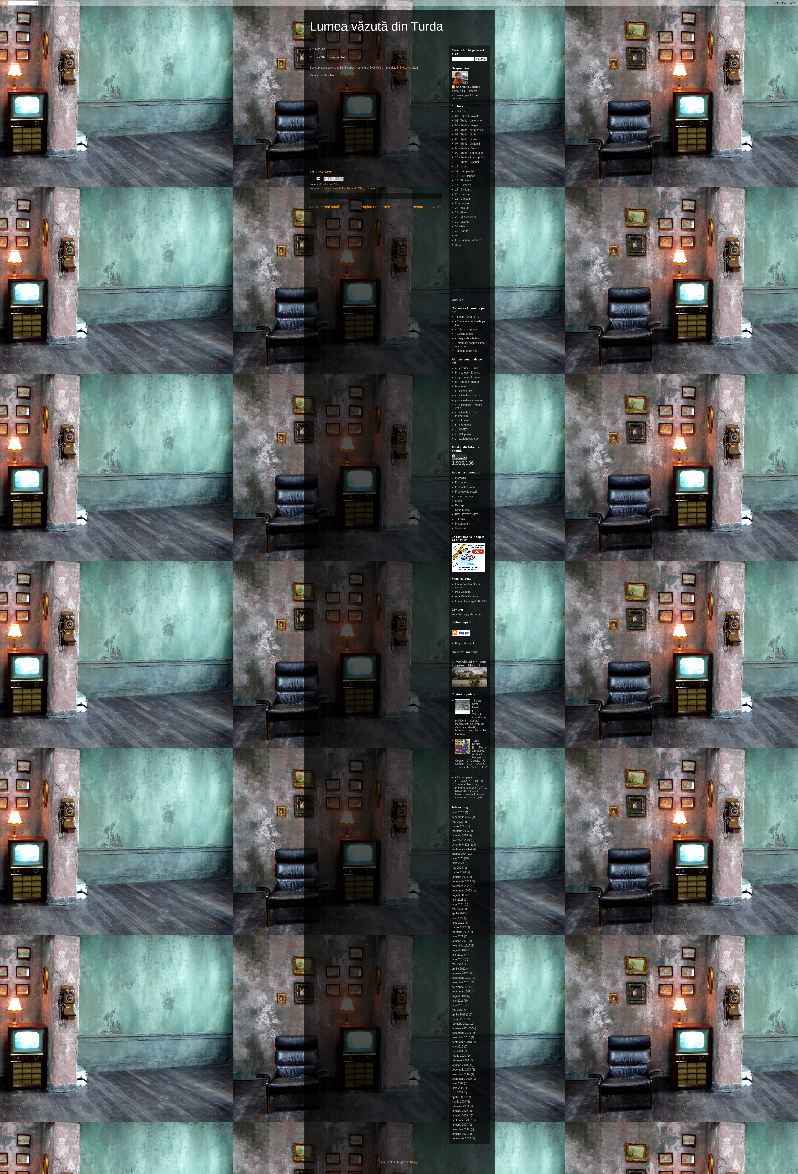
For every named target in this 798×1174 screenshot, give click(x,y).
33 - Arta (460, 226)
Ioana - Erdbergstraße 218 (470, 601)
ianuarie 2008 (460, 1115)
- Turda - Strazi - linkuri (477, 704)
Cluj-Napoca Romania (468, 240)
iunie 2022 (458, 922)
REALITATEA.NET (466, 514)
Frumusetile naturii (466, 491)
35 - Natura (461, 230)
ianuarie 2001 (460, 1133)
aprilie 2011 (458, 1014)
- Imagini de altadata (467, 338)
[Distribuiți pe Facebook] (337, 179)
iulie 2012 (457, 954)
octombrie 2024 (461, 844)
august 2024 (459, 853)
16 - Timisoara (463, 180)
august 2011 (459, 996)
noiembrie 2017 (461, 945)
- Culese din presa (466, 329)
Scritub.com (462, 509)
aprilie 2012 (459, 968)
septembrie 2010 (462, 1042)
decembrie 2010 (461, 1032)
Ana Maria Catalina (468, 86)
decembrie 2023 (461, 881)
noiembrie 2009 (461, 1074)
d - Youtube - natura (467, 381)
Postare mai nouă (324, 207)
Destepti (460, 505)
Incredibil (460, 477)
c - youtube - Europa (467, 377)
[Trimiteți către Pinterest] (341, 179)
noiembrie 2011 (461, 982)
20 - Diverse (462, 194)
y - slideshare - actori (467, 395)
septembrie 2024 (462, 849)
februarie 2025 (460, 830)
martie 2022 (459, 927)
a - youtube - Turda (466, 368)
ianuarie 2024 (460, 876)
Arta (457, 235)
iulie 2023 (457, 899)
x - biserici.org (463, 390)
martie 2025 (459, 826)
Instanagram (462, 523)
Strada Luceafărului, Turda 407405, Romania (348, 188)
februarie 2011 (460, 1023)
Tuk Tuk (460, 519)
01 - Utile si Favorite (467, 116)
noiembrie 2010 (461, 1037)
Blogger (414, 1162)
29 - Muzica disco (466, 217)
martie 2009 (459, 1101)
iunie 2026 (458, 812)
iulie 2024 (457, 858)
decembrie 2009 (461, 1069)
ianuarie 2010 (460, 1065)
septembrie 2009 (462, 1078)
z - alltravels (462, 420)
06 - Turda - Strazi (330, 184)
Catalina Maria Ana (461, 289)
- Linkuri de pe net (466, 350)
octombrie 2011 (461, 986)
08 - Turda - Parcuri (466, 148)
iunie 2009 (458, 1087)
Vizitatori (460, 528)
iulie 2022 (457, 918)
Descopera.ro (463, 482)
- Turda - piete (463, 777)
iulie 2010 (457, 1046)
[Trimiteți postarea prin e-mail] (318, 178)
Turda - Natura (476, 742)
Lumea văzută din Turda (376, 26)
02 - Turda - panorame (468, 120)
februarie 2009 (460, 1106)
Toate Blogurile (464, 496)
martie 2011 (459, 1019)
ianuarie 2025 (460, 835)
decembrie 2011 (461, 977)
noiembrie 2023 (461, 886)
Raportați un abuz (465, 652)
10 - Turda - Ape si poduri (470, 157)
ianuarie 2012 (460, 973)
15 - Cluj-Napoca (465, 175)
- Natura (460, 111)
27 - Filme (461, 212)
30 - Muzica (462, 221)
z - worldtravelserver (467, 438)
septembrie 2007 (462, 1120)
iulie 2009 (457, 1083)
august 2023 (459, 895)
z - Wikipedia (463, 434)
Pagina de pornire (375, 207)
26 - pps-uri (462, 207)
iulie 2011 (457, 1000)
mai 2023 (457, 908)
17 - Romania (463, 185)
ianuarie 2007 (460, 1124)
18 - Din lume (463, 189)
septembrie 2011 (462, 991)
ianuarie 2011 (460, 1028)
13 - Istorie (461, 166)
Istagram (460, 386)
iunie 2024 (458, 862)
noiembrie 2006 (461, 1129)
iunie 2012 (458, 959)
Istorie (459, 500)
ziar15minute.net (401, 67)
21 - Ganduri (462, 198)
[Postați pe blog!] (330, 179)
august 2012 (459, 950)
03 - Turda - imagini (466, 125)
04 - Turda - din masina (469, 130)
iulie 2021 (457, 936)
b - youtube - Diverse (467, 372)
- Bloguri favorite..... (467, 316)
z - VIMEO (461, 429)
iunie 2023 (458, 904)
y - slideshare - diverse (469, 400)
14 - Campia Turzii (466, 171)
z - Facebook (463, 425)
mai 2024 (457, 867)
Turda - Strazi (324, 171)
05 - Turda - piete (465, 134)
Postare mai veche (426, 207)
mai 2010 (457, 1051)
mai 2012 (457, 963)
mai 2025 (457, 821)
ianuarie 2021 (460, 941)
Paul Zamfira (462, 591)
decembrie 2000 (461, 1138)
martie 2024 (459, 872)
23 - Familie (462, 203)
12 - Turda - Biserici (467, 161)
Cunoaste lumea (465, 487)
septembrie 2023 (462, 890)
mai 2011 (457, 1009)
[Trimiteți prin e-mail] (326, 179)
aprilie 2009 (459, 1097)
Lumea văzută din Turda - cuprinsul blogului (469, 663)
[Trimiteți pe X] (333, 179)
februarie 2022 (460, 931)
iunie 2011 (458, 1005)
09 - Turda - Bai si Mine (469, 152)
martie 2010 (459, 1055)
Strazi (458, 244)
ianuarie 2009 (460, 1110)
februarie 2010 (460, 1060)
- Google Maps (464, 333)
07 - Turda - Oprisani (467, 143)
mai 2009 (457, 1092)
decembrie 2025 (461, 817)
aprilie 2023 (459, 913)
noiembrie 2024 (461, 840)
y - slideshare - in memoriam (465, 414)
